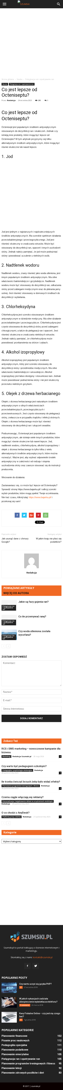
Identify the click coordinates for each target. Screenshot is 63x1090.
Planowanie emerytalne (15, 1054)
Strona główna (8, 79)
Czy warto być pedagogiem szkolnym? (24, 766)
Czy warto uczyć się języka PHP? (35, 984)
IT (21, 987)
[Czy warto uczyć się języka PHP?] (9, 987)
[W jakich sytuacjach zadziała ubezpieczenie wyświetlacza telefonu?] (9, 1002)
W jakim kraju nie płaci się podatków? (48, 540)
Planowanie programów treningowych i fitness (20, 786)
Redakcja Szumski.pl (22, 756)
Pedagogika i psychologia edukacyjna (17, 770)
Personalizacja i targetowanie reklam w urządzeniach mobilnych (27, 801)
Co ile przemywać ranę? (32, 616)
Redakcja (11, 100)
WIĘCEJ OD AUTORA (16, 593)
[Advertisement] (31, 43)
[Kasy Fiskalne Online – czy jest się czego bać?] (9, 1017)
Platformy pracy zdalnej (11, 817)
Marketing (6, 756)
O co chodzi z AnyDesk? (16, 812)
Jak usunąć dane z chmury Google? (15, 540)
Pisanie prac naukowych (15, 1040)
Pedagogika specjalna (14, 1045)
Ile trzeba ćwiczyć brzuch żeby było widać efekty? (31, 781)
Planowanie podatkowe (15, 1049)
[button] (58, 4)
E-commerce (24, 1005)
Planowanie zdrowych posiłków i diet (23, 1072)
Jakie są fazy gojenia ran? (33, 601)
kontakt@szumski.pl (42, 957)
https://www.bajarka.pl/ (40, 497)
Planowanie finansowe (14, 1035)
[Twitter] (36, 966)
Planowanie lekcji (12, 1068)
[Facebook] (27, 966)
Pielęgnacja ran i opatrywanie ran (22, 84)
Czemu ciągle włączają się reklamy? (23, 797)
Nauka (4, 84)
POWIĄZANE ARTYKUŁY (18, 588)
